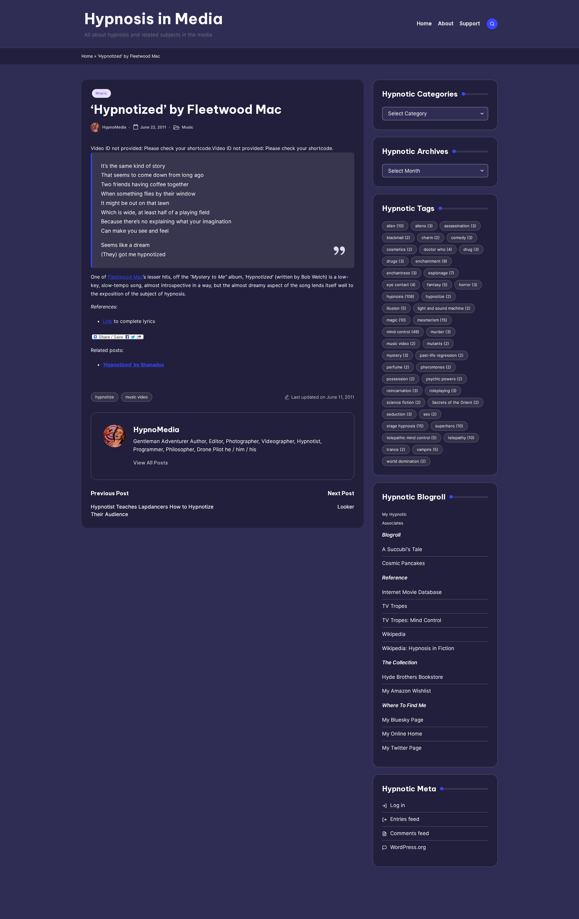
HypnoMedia (156, 429)
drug (471, 249)
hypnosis (400, 296)
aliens (424, 225)
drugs (395, 261)
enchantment (431, 261)
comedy (462, 237)
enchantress (402, 272)
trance (396, 449)
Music (101, 93)
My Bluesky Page (402, 720)
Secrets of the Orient (455, 402)
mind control (403, 331)
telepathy (461, 437)
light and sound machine (444, 308)
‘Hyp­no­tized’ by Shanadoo (133, 365)
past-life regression (442, 355)
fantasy (437, 284)
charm (431, 237)
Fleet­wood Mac (125, 277)
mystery (397, 355)
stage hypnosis (405, 425)
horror (468, 284)
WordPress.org (408, 847)
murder (441, 331)
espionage (441, 272)
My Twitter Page (402, 748)
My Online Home (402, 734)
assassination (460, 225)
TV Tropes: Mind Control (411, 620)
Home (87, 56)
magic (396, 320)
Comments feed (409, 833)
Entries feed (404, 819)
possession (401, 378)
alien (395, 225)
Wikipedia (394, 634)
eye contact (401, 284)
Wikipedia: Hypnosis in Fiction (418, 648)
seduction (399, 414)
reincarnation (402, 390)
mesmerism (432, 320)
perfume (398, 367)
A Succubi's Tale (402, 549)
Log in (397, 805)
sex (430, 414)
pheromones (436, 367)
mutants (438, 343)
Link (107, 321)
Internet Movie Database (412, 592)
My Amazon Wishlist (406, 691)
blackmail (398, 237)
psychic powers (444, 378)
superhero (449, 425)
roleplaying (443, 390)
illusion (396, 308)
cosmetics (399, 249)
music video (136, 396)
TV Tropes (394, 606)
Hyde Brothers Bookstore (412, 677)
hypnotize (104, 396)
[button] (150, 463)
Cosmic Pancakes (403, 563)
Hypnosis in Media (153, 18)
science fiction (404, 402)
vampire (427, 449)
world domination (406, 461)
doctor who (438, 249)
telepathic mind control (412, 437)
